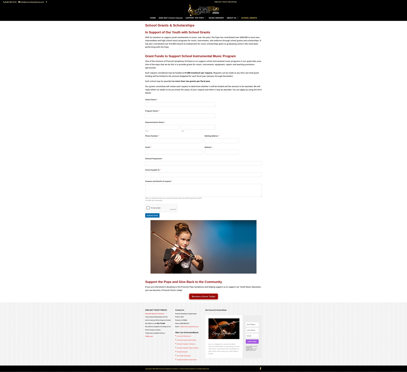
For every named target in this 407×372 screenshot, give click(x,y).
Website (209, 147)
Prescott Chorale (182, 352)
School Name (151, 100)
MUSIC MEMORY (216, 18)
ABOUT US (231, 18)
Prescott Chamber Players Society (187, 348)
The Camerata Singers (184, 356)
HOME (153, 18)
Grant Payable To (153, 170)
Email (148, 147)
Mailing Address (212, 136)
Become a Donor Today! (203, 296)
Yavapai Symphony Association (187, 360)
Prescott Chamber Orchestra (186, 344)
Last (182, 131)
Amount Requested (154, 159)
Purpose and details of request (158, 181)
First (146, 131)
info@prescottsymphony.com (189, 327)
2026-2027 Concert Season (171, 18)
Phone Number (152, 136)
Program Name (152, 111)
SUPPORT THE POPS (195, 18)
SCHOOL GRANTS (249, 18)
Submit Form (152, 215)
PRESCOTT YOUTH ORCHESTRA (226, 2)
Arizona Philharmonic (184, 336)
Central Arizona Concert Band (186, 340)
